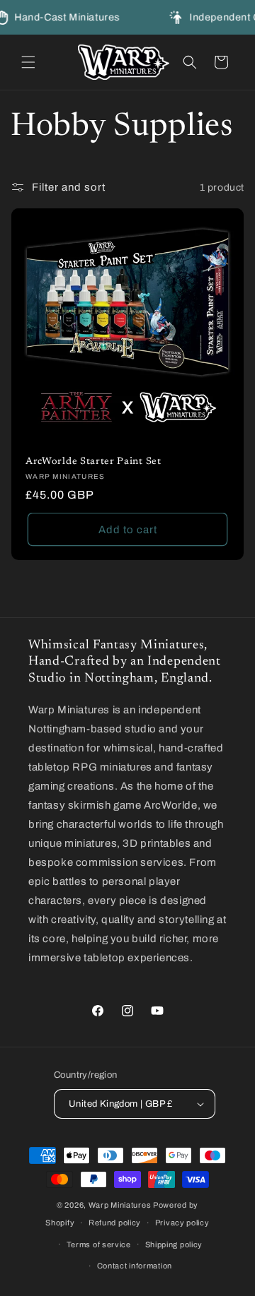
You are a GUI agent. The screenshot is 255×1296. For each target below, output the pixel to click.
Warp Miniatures (120, 1205)
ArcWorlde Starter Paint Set (94, 462)
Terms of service (99, 1244)
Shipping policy (174, 1244)
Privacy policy (182, 1222)
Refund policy (115, 1222)
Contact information (134, 1265)
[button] (28, 62)
